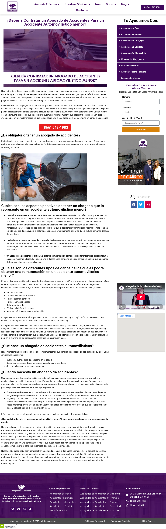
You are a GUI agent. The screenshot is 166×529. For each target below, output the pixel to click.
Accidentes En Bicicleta (132, 47)
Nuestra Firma (104, 4)
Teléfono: (126, 107)
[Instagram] (148, 204)
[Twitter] (141, 204)
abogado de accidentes (20, 256)
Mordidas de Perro (130, 65)
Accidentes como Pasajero (133, 72)
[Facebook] (134, 204)
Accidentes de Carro (130, 28)
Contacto (82, 10)
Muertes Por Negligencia (132, 59)
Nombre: (126, 97)
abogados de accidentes (21, 427)
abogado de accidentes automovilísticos (22, 378)
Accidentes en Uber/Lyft (132, 40)
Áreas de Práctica (45, 4)
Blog (124, 4)
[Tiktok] (30, 509)
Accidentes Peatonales (132, 34)
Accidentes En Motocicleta (133, 53)
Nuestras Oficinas (76, 4)
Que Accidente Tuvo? (132, 118)
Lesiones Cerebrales (130, 78)
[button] (141, 28)
